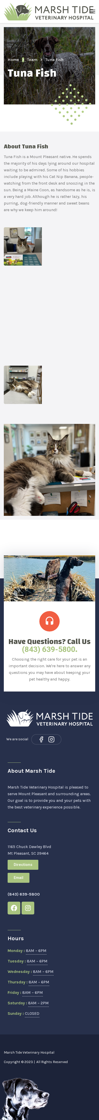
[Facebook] (41, 739)
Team (32, 59)
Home (13, 59)
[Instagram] (51, 739)
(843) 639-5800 (48, 649)
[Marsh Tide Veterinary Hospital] (49, 11)
